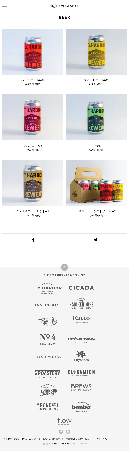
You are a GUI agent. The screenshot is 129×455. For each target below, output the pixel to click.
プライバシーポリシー (100, 439)
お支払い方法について (31, 439)
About (2, 439)
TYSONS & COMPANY (59, 444)
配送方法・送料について (53, 439)
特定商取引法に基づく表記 (77, 439)
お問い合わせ (13, 439)
